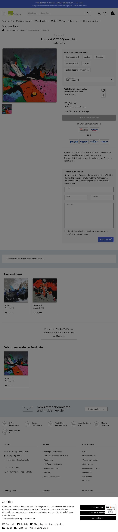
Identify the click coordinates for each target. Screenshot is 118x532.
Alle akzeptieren (98, 507)
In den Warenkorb (89, 117)
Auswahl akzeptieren (98, 512)
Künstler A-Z (8, 20)
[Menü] (114, 505)
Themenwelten (91, 20)
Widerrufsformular (90, 460)
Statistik (24, 524)
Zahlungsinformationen (52, 451)
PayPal (9, 528)
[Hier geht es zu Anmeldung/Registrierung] (99, 13)
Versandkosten (80, 107)
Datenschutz (88, 464)
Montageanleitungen (51, 468)
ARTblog (46, 472)
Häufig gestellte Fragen (52, 464)
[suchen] (88, 13)
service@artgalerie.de (14, 456)
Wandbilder (41, 20)
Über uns (86, 481)
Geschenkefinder (10, 26)
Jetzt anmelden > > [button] (96, 409)
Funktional (22, 528)
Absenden (104, 239)
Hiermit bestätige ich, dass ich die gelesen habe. (87, 232)
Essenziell (10, 524)
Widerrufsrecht (89, 456)
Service (46, 444)
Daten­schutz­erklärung (13, 518)
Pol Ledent (60, 43)
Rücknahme (48, 460)
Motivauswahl (23, 20)
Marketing (38, 524)
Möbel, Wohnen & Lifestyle (65, 20)
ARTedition (87, 476)
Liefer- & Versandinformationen (55, 456)
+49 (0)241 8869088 (12, 468)
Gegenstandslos (33, 30)
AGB (85, 451)
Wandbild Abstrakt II (9, 306)
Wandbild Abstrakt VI (9, 379)
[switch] (110, 511)
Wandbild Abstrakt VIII (38, 306)
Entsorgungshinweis (91, 468)
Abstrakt (22, 30)
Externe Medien (56, 524)
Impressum (87, 472)
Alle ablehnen (98, 518)
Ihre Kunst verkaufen (51, 476)
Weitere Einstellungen (39, 528)
